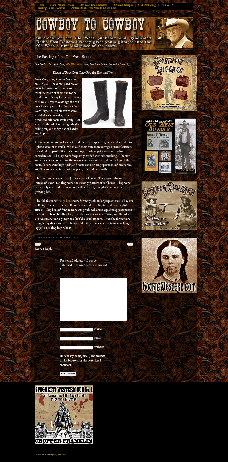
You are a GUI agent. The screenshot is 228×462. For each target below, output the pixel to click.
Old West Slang (147, 5)
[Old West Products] (169, 173)
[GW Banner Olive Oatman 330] (169, 292)
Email (97, 338)
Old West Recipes (122, 5)
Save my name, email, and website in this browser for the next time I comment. (82, 360)
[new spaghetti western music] (64, 443)
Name (98, 329)
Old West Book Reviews (93, 5)
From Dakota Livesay (62, 5)
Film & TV (167, 5)
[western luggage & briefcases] (169, 229)
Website (99, 347)
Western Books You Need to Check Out (93, 8)
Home (40, 5)
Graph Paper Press (59, 455)
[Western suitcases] (169, 110)
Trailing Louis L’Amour (51, 8)
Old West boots (74, 65)
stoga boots (66, 201)
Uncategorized (73, 237)
